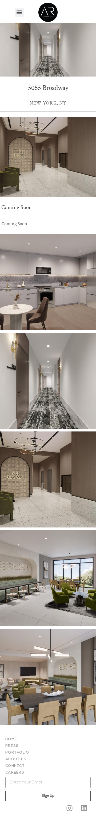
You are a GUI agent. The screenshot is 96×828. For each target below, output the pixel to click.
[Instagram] (69, 808)
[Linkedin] (84, 808)
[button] (19, 12)
